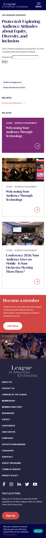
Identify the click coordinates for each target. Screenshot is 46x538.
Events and (12, 103)
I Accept (38, 531)
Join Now (12, 325)
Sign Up (10, 515)
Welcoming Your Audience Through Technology (19, 132)
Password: (7, 57)
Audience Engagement (12, 82)
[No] (43, 531)
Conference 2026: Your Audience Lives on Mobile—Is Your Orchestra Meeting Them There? (22, 263)
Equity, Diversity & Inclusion (14, 87)
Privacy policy (9, 534)
